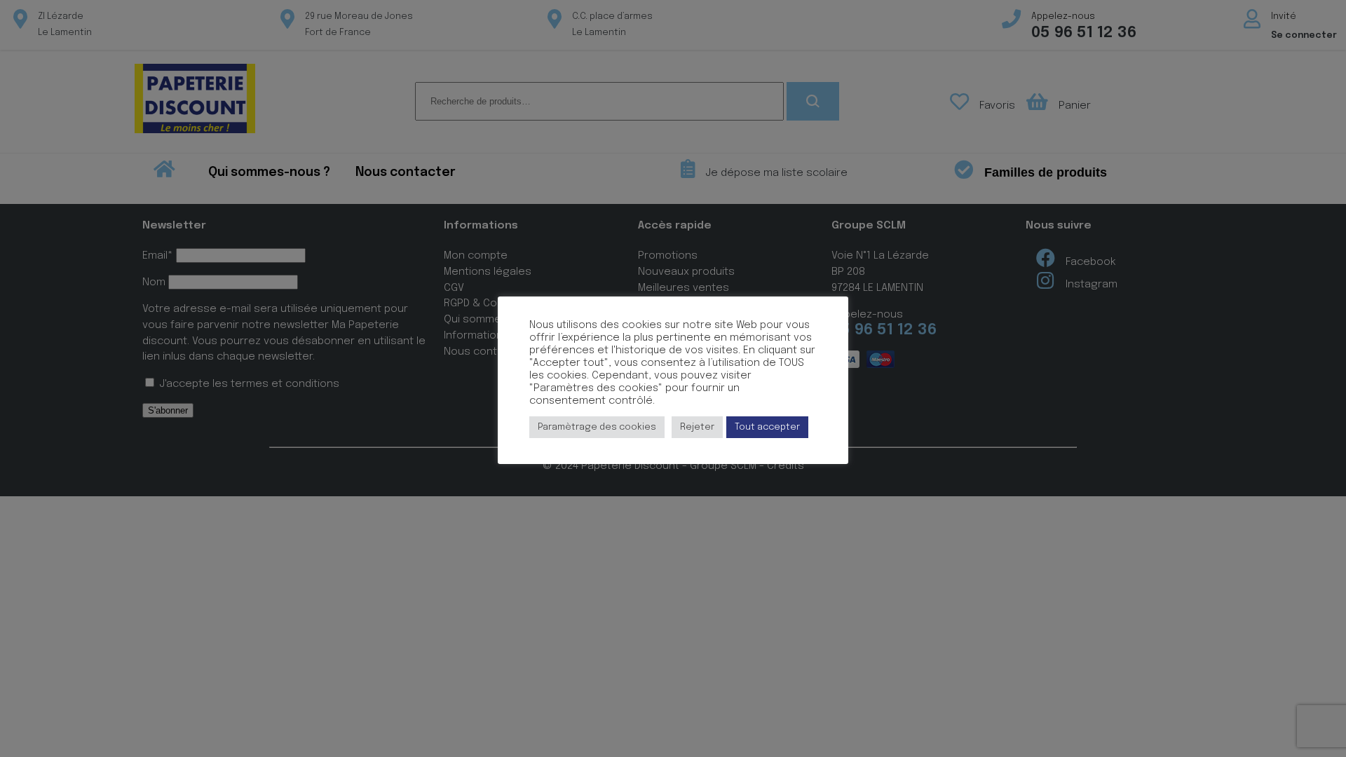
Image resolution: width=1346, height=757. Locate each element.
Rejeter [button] (697, 427)
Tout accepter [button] (767, 427)
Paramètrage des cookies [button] (597, 427)
